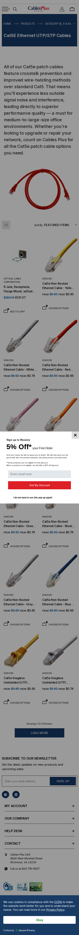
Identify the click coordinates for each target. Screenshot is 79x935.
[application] (39, 915)
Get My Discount (39, 485)
